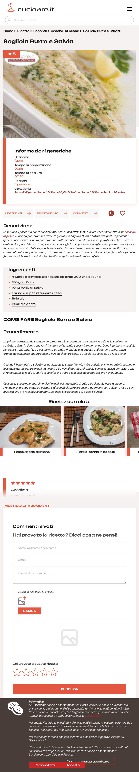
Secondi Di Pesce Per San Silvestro (103, 192)
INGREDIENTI (13, 213)
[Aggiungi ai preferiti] (122, 213)
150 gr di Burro (23, 282)
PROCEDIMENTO (47, 213)
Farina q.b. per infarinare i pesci (37, 293)
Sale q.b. (18, 298)
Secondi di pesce (25, 192)
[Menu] (129, 9)
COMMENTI (80, 213)
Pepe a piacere (24, 304)
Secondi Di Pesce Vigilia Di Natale (58, 192)
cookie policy (93, 715)
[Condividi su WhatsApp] (111, 215)
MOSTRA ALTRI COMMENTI (27, 505)
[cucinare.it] (53, 7)
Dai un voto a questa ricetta (35, 663)
